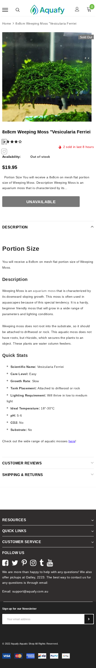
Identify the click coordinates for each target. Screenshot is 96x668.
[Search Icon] (18, 10)
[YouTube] (50, 562)
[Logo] (47, 9)
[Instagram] (4, 151)
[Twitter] (15, 562)
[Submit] (88, 619)
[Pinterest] (24, 562)
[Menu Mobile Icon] (5, 10)
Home (6, 23)
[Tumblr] (42, 562)
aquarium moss (44, 291)
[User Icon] (77, 9)
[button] (12, 141)
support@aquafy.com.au (30, 591)
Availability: (11, 156)
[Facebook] (4, 141)
